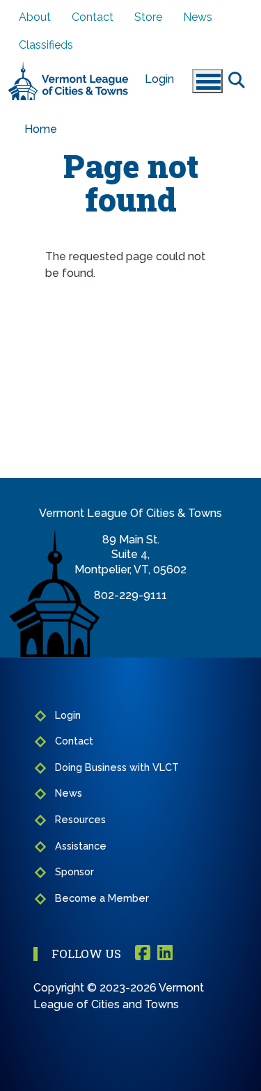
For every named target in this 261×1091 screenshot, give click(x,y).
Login (159, 79)
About (35, 17)
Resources (80, 819)
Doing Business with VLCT (117, 767)
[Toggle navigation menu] (207, 81)
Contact (92, 17)
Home (40, 129)
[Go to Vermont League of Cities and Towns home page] (68, 67)
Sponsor (74, 871)
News (197, 17)
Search (237, 79)
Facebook (142, 953)
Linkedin (165, 953)
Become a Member (102, 898)
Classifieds (46, 44)
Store (148, 17)
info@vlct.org (130, 610)
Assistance (80, 846)
